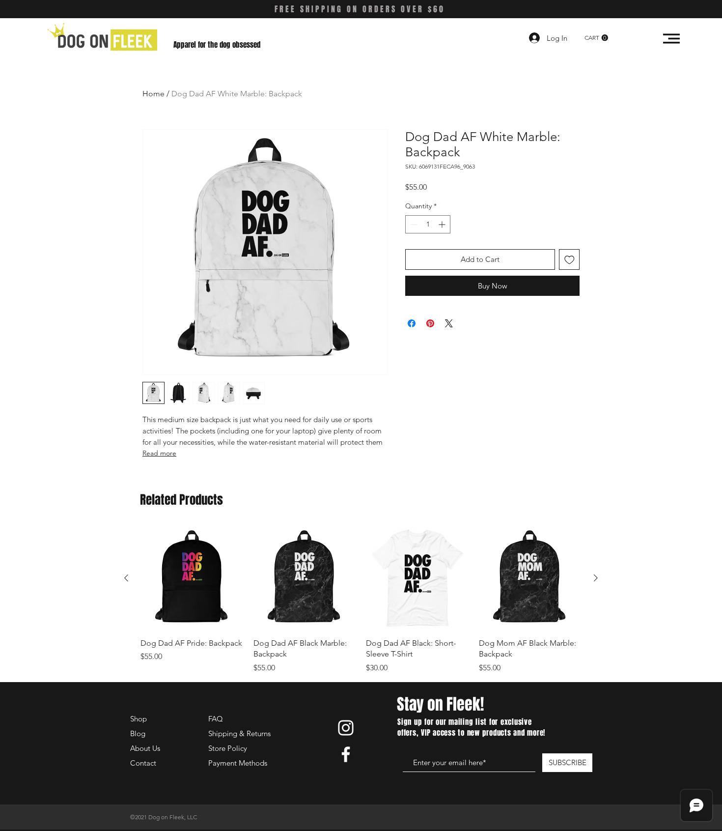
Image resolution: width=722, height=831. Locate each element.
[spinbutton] (428, 224)
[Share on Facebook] (411, 323)
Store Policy (227, 748)
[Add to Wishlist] (569, 259)
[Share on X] (449, 323)
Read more (159, 453)
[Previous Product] (126, 578)
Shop (138, 718)
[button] (596, 37)
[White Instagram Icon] (345, 727)
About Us (145, 748)
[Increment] (443, 224)
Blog (137, 733)
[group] (361, 600)
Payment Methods (238, 763)
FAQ (215, 718)
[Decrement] (413, 224)
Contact (143, 763)
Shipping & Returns (239, 733)
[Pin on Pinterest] (430, 323)
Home (153, 93)
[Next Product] (596, 578)
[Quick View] (192, 578)
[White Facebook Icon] (345, 754)
